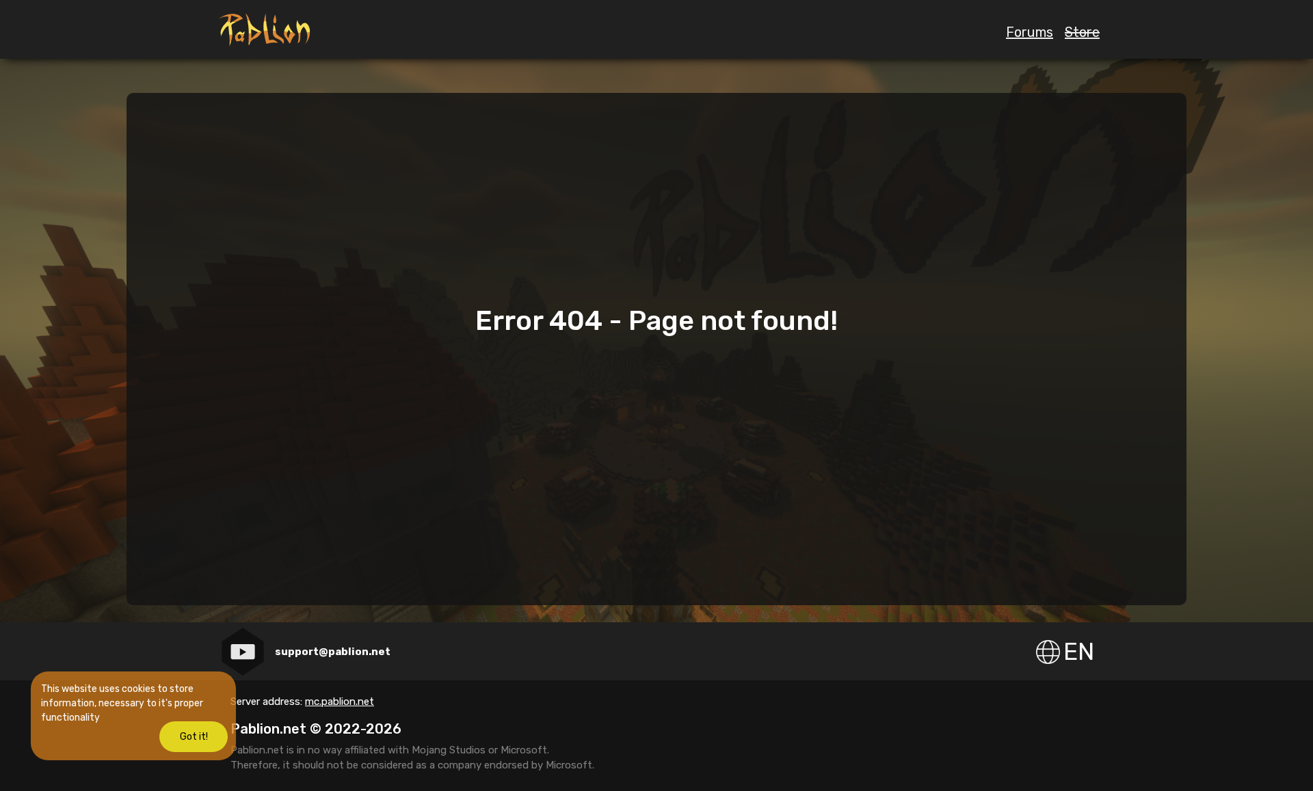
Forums (1029, 32)
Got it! (194, 737)
